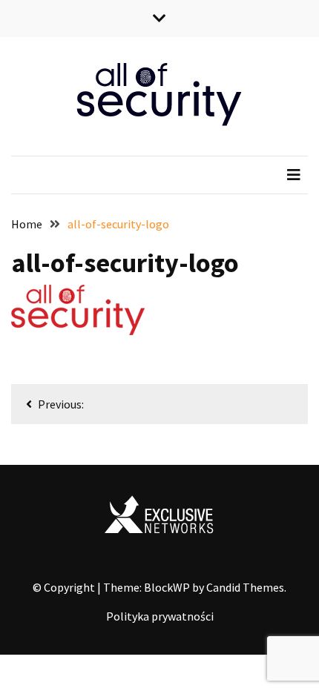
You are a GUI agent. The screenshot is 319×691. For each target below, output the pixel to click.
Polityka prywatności (160, 616)
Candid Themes (245, 587)
